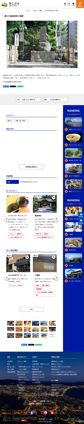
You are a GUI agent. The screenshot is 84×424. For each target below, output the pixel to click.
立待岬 (71, 265)
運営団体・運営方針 (35, 404)
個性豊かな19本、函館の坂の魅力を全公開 (75, 160)
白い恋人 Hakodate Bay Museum (75, 281)
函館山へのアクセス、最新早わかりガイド (75, 129)
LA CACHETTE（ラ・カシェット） (21, 275)
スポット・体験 (37, 10)
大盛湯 (37, 275)
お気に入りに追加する (28, 99)
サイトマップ (47, 404)
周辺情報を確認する (31, 167)
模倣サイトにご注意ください (42, 401)
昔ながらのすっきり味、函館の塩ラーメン (75, 145)
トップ (28, 10)
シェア (6, 86)
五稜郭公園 (72, 250)
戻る (31, 309)
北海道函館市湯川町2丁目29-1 (13, 82)
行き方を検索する (55, 99)
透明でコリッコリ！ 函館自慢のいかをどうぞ (75, 191)
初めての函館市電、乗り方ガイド (75, 176)
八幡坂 (71, 234)
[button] (7, 219)
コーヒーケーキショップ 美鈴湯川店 (21, 215)
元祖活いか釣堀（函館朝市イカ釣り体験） (75, 219)
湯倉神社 (38, 215)
